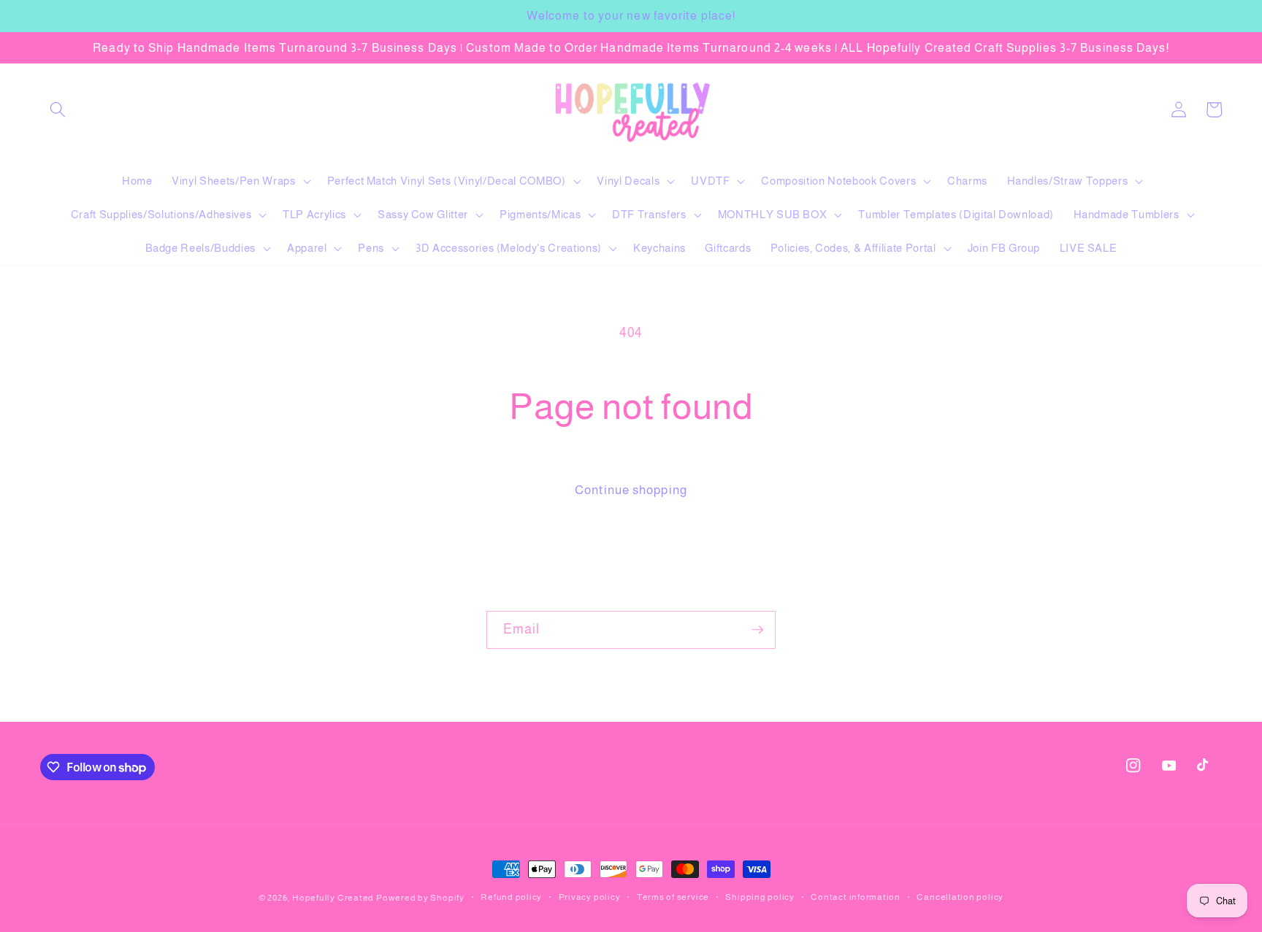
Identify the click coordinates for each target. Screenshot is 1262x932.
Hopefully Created (333, 898)
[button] (57, 109)
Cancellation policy (960, 897)
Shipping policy (760, 897)
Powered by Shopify (420, 898)
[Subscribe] (757, 630)
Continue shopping (631, 489)
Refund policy (511, 897)
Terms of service (673, 897)
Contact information (855, 897)
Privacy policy (590, 897)
